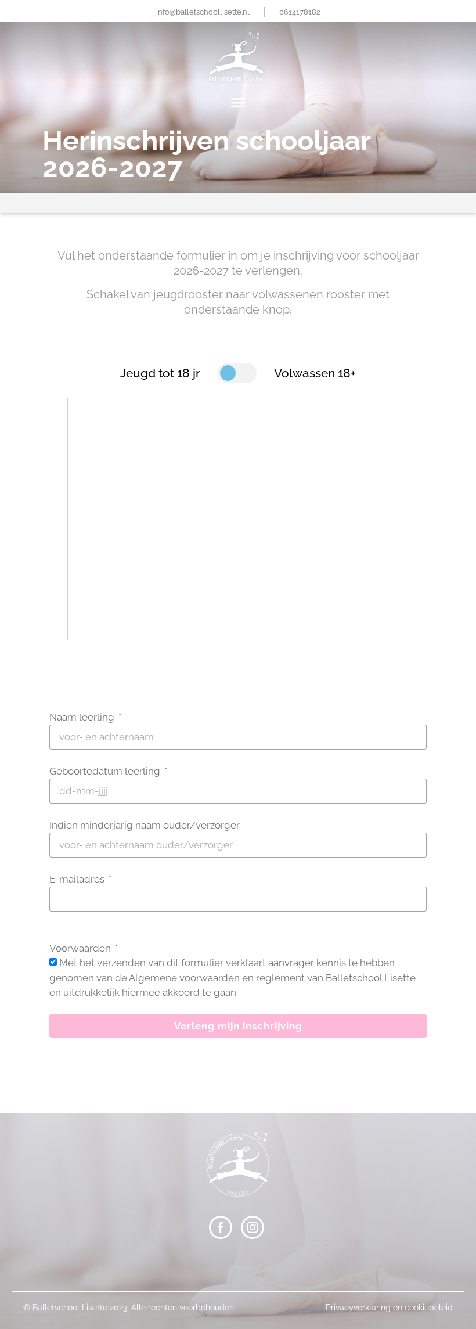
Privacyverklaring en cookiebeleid (389, 1307)
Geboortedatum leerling (106, 771)
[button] (238, 102)
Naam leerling (83, 717)
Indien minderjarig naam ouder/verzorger (144, 825)
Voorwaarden (81, 948)
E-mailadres (78, 879)
